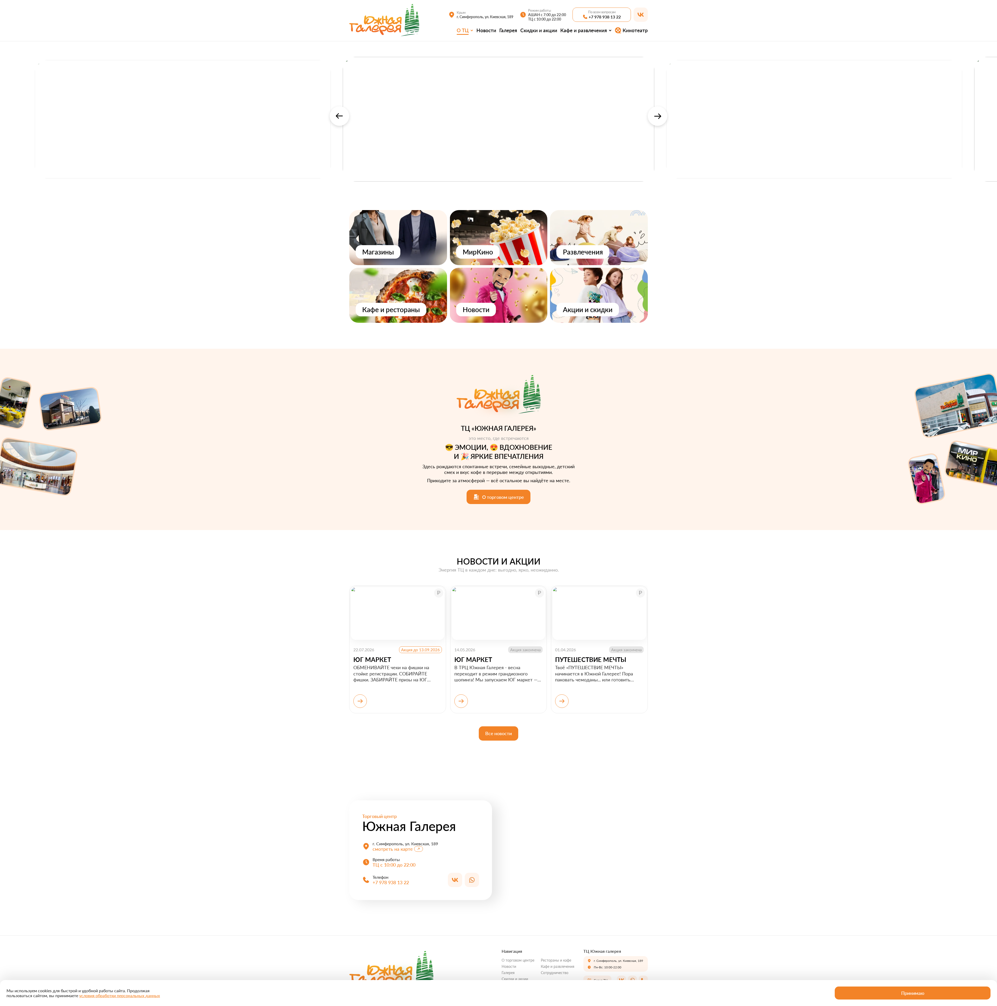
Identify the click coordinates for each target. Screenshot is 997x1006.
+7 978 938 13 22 (605, 16)
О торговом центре (518, 960)
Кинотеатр (635, 30)
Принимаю (912, 993)
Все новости (498, 733)
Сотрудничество (554, 972)
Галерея (508, 30)
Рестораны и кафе (556, 960)
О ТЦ (463, 30)
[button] (339, 116)
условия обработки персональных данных (119, 995)
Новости (486, 30)
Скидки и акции (538, 30)
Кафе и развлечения (583, 30)
